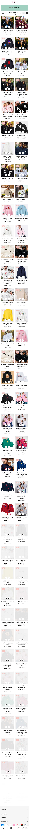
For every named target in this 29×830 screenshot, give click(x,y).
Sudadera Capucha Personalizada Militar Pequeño (7, 157)
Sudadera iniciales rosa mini (21, 406)
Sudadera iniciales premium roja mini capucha (7, 797)
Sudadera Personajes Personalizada (7, 93)
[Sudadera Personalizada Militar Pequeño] (21, 148)
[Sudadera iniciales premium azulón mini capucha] (21, 464)
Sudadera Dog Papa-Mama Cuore (7, 365)
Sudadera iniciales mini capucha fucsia (21, 451)
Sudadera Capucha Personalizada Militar (21, 136)
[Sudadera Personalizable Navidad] (21, 170)
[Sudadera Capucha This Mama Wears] (7, 231)
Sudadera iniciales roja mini (7, 518)
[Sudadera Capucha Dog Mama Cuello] (21, 272)
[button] (26, 2)
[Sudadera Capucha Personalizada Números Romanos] (21, 84)
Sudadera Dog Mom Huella (21, 218)
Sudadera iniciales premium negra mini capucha (7, 407)
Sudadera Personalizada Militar (7, 179)
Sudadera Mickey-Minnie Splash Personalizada (7, 52)
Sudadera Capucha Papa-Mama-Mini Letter (21, 365)
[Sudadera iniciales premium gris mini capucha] (21, 487)
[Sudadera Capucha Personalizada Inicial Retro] (21, 106)
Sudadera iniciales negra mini (21, 796)
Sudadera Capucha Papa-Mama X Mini (7, 303)
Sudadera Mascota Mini (7, 199)
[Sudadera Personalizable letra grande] (7, 464)
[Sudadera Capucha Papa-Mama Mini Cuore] (21, 251)
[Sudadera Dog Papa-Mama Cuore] (7, 356)
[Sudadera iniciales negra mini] (21, 787)
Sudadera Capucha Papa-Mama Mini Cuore (21, 260)
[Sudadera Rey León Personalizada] (21, 43)
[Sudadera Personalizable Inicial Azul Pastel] (7, 22)
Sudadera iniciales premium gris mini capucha (21, 496)
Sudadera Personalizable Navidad (21, 179)
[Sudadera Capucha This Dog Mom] (21, 315)
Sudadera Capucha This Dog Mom (21, 324)
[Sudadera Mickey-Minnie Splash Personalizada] (7, 43)
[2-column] (27, 13)
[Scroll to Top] (26, 823)
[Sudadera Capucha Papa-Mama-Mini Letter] (21, 356)
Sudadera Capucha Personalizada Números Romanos (21, 94)
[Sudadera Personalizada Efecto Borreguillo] (7, 64)
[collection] (11, 828)
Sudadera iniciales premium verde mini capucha (7, 452)
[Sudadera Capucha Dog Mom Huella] (21, 231)
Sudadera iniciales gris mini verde (21, 518)
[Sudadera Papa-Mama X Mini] (21, 294)
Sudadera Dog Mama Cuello (7, 324)
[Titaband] (14, 2)
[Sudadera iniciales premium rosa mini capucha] (7, 420)
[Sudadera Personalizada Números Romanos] (7, 106)
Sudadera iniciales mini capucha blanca (21, 429)
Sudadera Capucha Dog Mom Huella (21, 239)
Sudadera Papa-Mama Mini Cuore (7, 260)
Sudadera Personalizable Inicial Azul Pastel (7, 31)
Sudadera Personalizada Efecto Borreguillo (7, 72)
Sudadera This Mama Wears (7, 219)
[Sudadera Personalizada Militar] (7, 170)
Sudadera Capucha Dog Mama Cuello (21, 281)
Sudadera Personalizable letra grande (7, 473)
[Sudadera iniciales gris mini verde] (21, 509)
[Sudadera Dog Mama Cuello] (7, 315)
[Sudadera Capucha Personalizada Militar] (21, 127)
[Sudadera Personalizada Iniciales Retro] (7, 127)
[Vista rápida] (9, 27)
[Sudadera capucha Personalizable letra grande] (7, 272)
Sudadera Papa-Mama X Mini (21, 303)
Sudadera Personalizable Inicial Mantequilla (21, 31)
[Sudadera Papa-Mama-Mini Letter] (7, 336)
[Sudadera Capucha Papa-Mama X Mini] (7, 294)
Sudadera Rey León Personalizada (21, 52)
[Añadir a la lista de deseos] (6, 27)
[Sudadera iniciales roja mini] (7, 509)
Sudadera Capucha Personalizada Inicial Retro (21, 115)
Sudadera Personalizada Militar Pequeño (21, 157)
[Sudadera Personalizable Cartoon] (7, 377)
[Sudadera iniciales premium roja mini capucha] (7, 787)
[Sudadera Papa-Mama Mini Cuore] (7, 251)
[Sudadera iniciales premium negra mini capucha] (7, 398)
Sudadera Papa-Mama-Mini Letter (7, 344)
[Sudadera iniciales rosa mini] (21, 398)
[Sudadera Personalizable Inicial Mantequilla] (21, 22)
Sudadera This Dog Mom (21, 344)
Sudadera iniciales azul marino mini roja (7, 495)
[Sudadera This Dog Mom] (21, 336)
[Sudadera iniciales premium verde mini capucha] (7, 442)
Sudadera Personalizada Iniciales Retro (7, 136)
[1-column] (23, 13)
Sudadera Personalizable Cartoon (7, 386)
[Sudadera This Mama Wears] (7, 210)
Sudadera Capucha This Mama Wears (7, 239)
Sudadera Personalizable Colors (21, 72)
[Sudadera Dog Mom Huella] (21, 210)
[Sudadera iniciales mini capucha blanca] (21, 420)
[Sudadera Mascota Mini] (7, 191)
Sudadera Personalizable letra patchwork (21, 386)
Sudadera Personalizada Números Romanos (7, 115)
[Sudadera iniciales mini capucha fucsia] (21, 442)
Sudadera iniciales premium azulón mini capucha (21, 474)
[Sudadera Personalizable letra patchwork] (21, 377)
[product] (4, 828)
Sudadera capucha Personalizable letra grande (7, 282)
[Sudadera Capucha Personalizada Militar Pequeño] (7, 148)
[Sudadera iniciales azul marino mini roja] (7, 487)
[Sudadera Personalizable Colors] (21, 64)
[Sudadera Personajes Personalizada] (7, 84)
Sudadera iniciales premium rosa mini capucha (7, 429)
